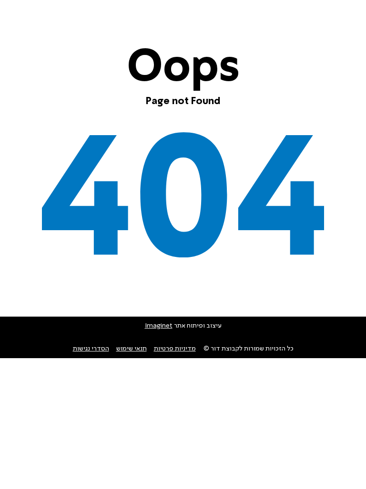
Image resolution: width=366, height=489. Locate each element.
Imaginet (159, 325)
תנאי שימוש (131, 348)
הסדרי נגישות (91, 348)
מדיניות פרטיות (175, 348)
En (47, 20)
